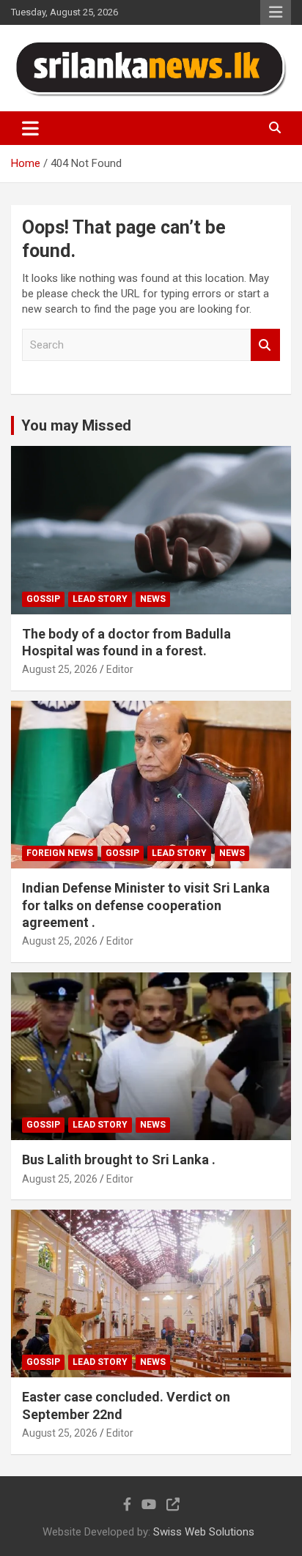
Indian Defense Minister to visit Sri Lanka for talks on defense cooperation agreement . (146, 905)
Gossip (43, 599)
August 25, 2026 (59, 669)
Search (265, 345)
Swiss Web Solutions (203, 1531)
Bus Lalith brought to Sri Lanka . (119, 1159)
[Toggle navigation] (30, 128)
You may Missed (76, 425)
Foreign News (59, 853)
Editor (119, 669)
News (153, 599)
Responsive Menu (275, 12)
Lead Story (100, 599)
